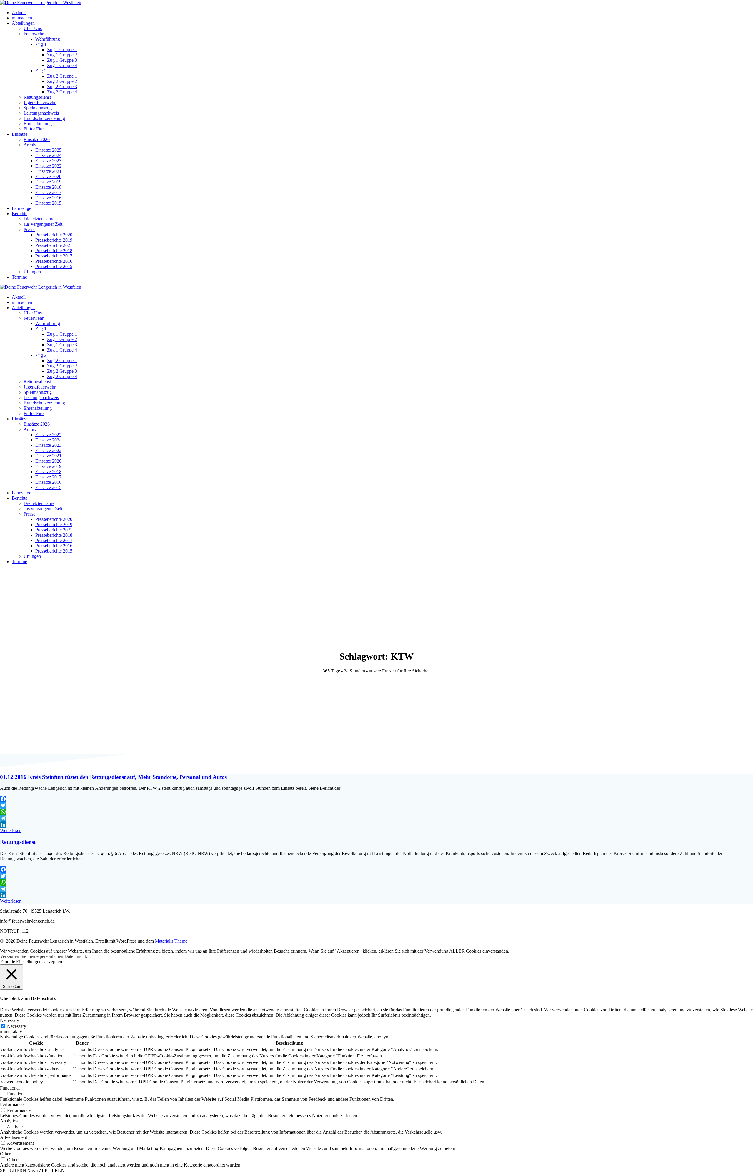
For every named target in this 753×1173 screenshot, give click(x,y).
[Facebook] (376, 799)
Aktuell (19, 12)
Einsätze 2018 (48, 187)
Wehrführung (47, 38)
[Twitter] (376, 805)
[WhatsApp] (376, 812)
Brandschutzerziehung (44, 118)
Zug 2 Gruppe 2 (62, 81)
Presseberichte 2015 (53, 266)
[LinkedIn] (376, 824)
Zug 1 (40, 44)
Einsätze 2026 (37, 139)
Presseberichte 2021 (53, 245)
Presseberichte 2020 (53, 234)
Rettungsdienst (37, 97)
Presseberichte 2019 (53, 239)
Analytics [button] (9, 1120)
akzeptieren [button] (55, 961)
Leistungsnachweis (41, 113)
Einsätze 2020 (48, 176)
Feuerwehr (34, 33)
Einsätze (19, 134)
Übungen (32, 271)
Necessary (16, 1026)
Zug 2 (40, 70)
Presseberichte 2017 (53, 255)
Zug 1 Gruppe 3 (62, 60)
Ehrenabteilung (38, 123)
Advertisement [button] (13, 1137)
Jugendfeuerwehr (40, 102)
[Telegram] (376, 818)
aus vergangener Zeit (43, 224)
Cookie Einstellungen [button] (21, 961)
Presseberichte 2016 (53, 261)
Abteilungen (23, 23)
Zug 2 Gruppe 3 (62, 86)
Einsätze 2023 (48, 160)
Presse (29, 229)
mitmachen (22, 17)
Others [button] (6, 1153)
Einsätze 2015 (48, 202)
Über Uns (33, 28)
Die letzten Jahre (39, 218)
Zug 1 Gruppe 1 (62, 49)
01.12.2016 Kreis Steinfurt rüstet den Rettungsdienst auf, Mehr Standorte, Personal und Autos (113, 777)
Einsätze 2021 (48, 171)
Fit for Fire (34, 128)
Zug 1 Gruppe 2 (62, 54)
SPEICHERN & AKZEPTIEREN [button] (32, 1170)
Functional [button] (10, 1087)
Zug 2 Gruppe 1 (62, 75)
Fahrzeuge (21, 208)
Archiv (30, 144)
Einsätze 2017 (48, 192)
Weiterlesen (10, 830)
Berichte (19, 213)
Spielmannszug (38, 107)
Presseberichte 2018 (53, 250)
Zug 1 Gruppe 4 (62, 65)
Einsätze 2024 (48, 155)
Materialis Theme (171, 940)
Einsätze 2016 (48, 197)
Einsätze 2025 (48, 150)
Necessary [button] (9, 1020)
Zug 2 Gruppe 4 (62, 91)
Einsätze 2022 (48, 165)
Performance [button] (12, 1104)
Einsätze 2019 (48, 181)
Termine (19, 277)
